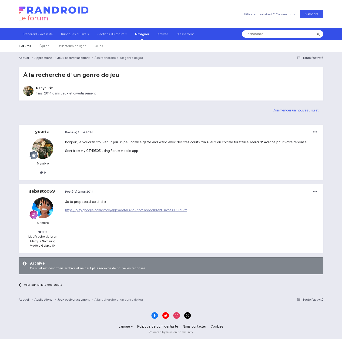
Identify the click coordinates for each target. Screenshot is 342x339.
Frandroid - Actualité (38, 34)
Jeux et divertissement (78, 93)
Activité (163, 34)
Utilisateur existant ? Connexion (268, 14)
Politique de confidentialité (157, 326)
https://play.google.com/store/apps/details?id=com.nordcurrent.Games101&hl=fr (126, 210)
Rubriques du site (74, 34)
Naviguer (142, 34)
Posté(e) (79, 132)
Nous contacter (194, 326)
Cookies (217, 326)
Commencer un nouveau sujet (296, 110)
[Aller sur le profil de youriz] (28, 91)
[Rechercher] (318, 34)
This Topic (299, 34)
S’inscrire (312, 14)
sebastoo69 (42, 191)
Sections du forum (111, 34)
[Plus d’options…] (315, 132)
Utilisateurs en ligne (72, 46)
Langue (125, 326)
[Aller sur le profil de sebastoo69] (42, 207)
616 (44, 232)
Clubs (99, 46)
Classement (185, 34)
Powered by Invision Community (171, 332)
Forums (25, 46)
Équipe (44, 46)
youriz (48, 88)
